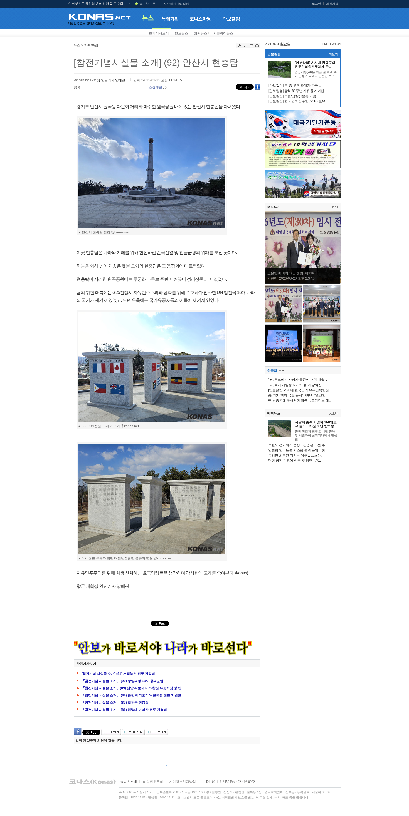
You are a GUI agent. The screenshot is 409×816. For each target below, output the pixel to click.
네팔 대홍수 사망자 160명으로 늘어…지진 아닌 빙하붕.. (316, 424)
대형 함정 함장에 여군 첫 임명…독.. (294, 460)
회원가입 (332, 3)
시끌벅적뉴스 (223, 33)
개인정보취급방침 (182, 782)
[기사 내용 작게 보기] (245, 47)
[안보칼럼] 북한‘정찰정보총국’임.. (293, 96)
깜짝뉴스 (200, 33)
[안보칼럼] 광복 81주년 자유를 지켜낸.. (297, 91)
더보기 (333, 54)
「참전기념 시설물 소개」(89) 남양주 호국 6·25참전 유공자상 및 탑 (131, 688)
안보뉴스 (181, 33)
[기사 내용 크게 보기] (239, 47)
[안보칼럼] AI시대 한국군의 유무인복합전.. (299, 390)
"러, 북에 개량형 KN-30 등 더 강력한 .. (296, 385)
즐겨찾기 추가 (149, 3)
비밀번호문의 (153, 782)
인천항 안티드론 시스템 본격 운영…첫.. (297, 450)
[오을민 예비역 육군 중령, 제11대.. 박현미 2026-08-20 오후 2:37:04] (303, 283)
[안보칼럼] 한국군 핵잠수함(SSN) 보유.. (297, 101)
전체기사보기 (159, 33)
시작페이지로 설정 (176, 3)
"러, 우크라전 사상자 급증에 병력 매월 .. (297, 380)
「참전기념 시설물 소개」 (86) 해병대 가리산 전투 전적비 (124, 710)
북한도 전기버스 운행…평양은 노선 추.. (297, 445)
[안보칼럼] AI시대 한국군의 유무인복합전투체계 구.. (315, 65)
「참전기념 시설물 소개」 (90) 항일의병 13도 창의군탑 (122, 681)
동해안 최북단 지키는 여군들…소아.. (295, 455)
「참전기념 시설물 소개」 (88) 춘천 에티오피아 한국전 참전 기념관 (131, 695)
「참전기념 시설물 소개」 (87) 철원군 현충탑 (115, 703)
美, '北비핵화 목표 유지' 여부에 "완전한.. (297, 395)
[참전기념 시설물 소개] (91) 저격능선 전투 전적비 (118, 674)
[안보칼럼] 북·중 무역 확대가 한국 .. (294, 86)
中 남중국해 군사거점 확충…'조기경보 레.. (299, 400)
